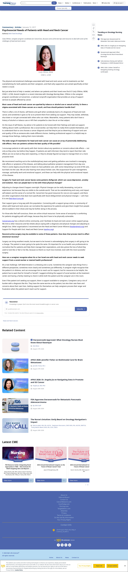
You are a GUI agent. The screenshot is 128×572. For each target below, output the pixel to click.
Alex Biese (36, 346)
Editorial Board (64, 497)
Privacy (64, 513)
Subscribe (80, 309)
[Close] (125, 566)
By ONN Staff (37, 405)
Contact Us (64, 500)
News (60, 3)
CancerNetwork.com (64, 502)
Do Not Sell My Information (64, 517)
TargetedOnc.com (64, 509)
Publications (87, 3)
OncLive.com (64, 506)
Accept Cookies (112, 566)
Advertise (64, 511)
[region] (64, 566)
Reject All (99, 566)
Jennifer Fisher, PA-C (39, 366)
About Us (64, 495)
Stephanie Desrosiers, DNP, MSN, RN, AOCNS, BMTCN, (69, 425)
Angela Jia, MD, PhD (39, 386)
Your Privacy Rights (64, 520)
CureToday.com (64, 504)
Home (51, 557)
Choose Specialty (62, 8)
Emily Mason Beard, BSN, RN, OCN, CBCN (44, 427)
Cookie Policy (19, 570)
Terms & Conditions (64, 515)
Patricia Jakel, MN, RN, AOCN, (42, 425)
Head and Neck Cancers (10, 321)
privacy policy (39, 313)
